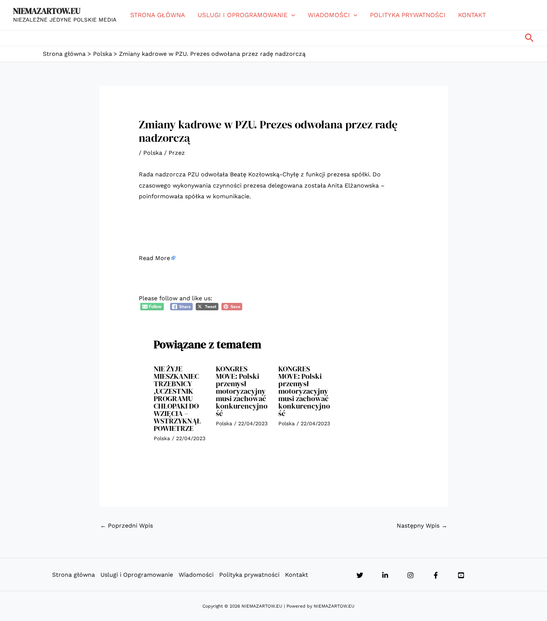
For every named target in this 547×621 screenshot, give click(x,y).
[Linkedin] (385, 575)
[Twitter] (359, 575)
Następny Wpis (422, 525)
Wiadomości (329, 15)
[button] (291, 14)
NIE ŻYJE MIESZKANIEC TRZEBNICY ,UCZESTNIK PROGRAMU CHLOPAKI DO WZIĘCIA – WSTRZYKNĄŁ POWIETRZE (177, 398)
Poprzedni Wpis (126, 525)
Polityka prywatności (407, 15)
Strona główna (157, 15)
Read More (154, 258)
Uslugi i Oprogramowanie (243, 15)
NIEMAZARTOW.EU (46, 10)
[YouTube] (461, 575)
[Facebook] (435, 575)
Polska (152, 152)
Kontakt (472, 15)
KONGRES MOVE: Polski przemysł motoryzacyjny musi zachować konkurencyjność (242, 391)
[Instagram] (410, 575)
